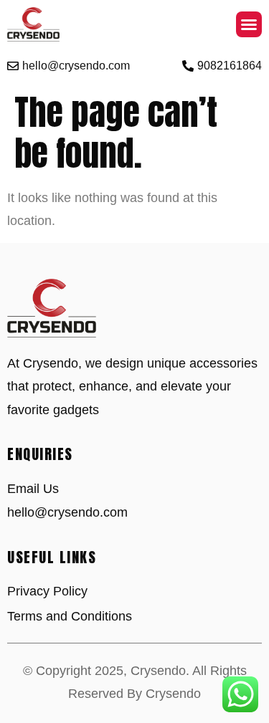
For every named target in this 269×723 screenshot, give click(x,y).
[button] (249, 24)
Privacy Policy (47, 591)
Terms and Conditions (69, 616)
